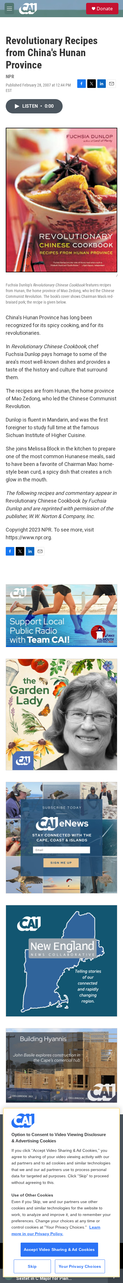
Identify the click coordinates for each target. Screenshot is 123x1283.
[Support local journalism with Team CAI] (61, 616)
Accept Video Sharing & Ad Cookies (59, 1249)
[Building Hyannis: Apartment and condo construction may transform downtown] (61, 1065)
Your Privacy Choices (80, 1266)
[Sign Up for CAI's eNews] (61, 837)
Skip (32, 1266)
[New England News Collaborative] (61, 960)
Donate (105, 8)
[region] (61, 1193)
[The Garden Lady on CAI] (61, 714)
